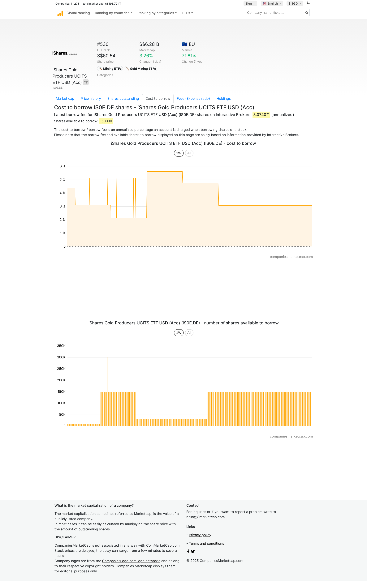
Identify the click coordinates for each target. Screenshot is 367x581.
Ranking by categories (155, 13)
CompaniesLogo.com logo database (131, 561)
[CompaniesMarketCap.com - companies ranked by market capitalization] (60, 13)
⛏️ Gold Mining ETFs (140, 68)
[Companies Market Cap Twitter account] (193, 552)
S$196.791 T (113, 3)
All (189, 153)
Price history (91, 98)
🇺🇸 (270, 3)
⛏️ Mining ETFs (110, 68)
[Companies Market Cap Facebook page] (188, 552)
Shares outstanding (123, 98)
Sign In (250, 3)
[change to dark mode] (308, 3)
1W (178, 153)
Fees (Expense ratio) (193, 98)
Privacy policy (200, 535)
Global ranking (78, 13)
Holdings (224, 98)
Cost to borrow (157, 98)
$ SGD (293, 3)
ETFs (186, 13)
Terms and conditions (206, 543)
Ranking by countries (112, 13)
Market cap (65, 98)
